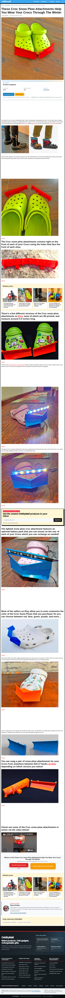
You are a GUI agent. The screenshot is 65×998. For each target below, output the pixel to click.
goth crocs (34, 123)
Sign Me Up (58, 520)
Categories (44, 1)
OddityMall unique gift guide (25, 962)
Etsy (20, 316)
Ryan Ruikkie (5, 15)
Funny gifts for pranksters (24, 977)
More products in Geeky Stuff (10, 922)
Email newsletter (59, 985)
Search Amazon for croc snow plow (43, 866)
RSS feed (52, 985)
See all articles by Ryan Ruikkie (18, 913)
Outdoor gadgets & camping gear (9, 971)
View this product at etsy (19, 865)
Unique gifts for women (24, 966)
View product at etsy (8, 94)
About (57, 1)
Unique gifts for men (23, 964)
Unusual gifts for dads (24, 968)
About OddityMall (38, 968)
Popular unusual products (40, 966)
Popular (52, 1)
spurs (25, 123)
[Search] (62, 1)
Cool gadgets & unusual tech (8, 962)
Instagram (41, 985)
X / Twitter (30, 985)
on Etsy (52, 764)
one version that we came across (16, 364)
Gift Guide (36, 1)
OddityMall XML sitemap (54, 973)
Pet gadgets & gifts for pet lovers (9, 976)
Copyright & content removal (55, 971)
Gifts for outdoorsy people (24, 975)
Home (2, 5)
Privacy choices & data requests (56, 969)
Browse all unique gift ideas (25, 922)
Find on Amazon (19, 94)
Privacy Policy (52, 967)
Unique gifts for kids (23, 972)
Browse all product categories (8, 979)
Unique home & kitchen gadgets (8, 964)
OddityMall (8, 937)
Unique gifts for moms (24, 970)
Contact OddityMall (53, 962)
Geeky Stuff (7, 5)
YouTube (46, 985)
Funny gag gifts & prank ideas (8, 967)
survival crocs (52, 123)
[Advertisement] (32, 110)
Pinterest (35, 985)
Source (3, 238)
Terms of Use (52, 964)
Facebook (24, 985)
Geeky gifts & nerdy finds (7, 969)
